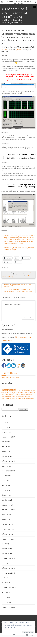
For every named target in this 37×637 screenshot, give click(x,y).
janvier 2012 (7, 553)
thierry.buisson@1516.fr (23, 337)
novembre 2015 (8, 510)
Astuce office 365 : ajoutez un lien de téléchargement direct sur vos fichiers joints (18, 290)
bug (22, 273)
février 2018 (6, 432)
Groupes (6, 392)
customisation (9, 390)
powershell (27, 273)
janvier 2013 (7, 549)
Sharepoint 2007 (26, 396)
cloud (19, 388)
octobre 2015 (7, 515)
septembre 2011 (8, 558)
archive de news (6, 388)
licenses (17, 392)
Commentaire (28, 318)
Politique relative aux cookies (9, 627)
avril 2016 (6, 485)
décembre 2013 (8, 534)
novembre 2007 (8, 607)
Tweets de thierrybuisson (10, 377)
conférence (28, 388)
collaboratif (23, 388)
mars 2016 (6, 490)
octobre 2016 (7, 466)
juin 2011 (5, 563)
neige (33, 392)
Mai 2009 (6, 592)
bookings (12, 388)
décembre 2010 (8, 568)
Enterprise (22, 390)
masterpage (23, 392)
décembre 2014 (8, 524)
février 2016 (6, 495)
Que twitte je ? (9, 373)
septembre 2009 (9, 587)
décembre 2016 (8, 461)
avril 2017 (6, 447)
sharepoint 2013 (6, 275)
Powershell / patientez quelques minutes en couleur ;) (18, 286)
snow (27, 398)
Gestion (3, 392)
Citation (5, 50)
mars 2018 (6, 427)
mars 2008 (6, 602)
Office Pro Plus (21, 394)
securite (21, 396)
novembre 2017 (8, 437)
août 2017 (6, 442)
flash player (27, 390)
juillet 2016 (6, 476)
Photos (25, 394)
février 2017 (6, 451)
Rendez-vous (8, 396)
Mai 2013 (5, 544)
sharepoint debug (7, 276)
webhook (32, 398)
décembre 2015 (8, 505)
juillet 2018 (6, 422)
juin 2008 (6, 597)
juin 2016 (5, 481)
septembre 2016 (8, 471)
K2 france (13, 392)
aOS (2, 388)
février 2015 (6, 519)
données (18, 390)
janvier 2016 (7, 500)
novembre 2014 (8, 529)
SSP (29, 398)
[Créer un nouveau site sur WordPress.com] (18, 2)
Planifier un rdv (7, 341)
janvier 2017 (7, 456)
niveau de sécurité (5, 394)
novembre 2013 (8, 539)
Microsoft (30, 392)
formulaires (32, 390)
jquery (10, 392)
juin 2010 (6, 578)
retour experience (15, 396)
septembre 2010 (8, 573)
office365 (14, 394)
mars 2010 (6, 583)
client (17, 388)
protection (4, 396)
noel (10, 394)
